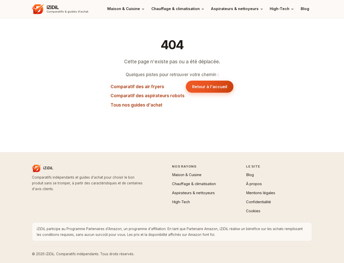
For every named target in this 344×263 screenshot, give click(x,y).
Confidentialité (258, 202)
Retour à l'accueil (209, 86)
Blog (305, 9)
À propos (254, 184)
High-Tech (279, 9)
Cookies (253, 211)
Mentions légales (260, 193)
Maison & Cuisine (123, 9)
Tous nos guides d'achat (136, 105)
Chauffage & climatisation (175, 9)
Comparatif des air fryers (137, 86)
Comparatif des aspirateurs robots (148, 95)
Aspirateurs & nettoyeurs (235, 9)
